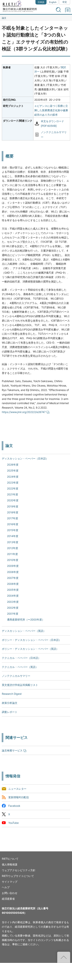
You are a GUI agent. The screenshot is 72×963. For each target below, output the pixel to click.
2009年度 (13, 565)
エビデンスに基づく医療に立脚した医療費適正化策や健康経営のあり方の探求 (51, 110)
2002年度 (12, 607)
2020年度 (12, 500)
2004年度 (13, 595)
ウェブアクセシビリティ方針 (18, 870)
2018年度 (12, 512)
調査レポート (9, 711)
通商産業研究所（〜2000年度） (25, 619)
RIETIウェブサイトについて (18, 875)
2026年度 (12, 464)
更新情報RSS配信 (18, 797)
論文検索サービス (12, 750)
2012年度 (12, 548)
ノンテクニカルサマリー (16, 675)
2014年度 (12, 536)
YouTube (13, 823)
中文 (64, 2)
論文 (4, 17)
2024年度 (12, 476)
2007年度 (12, 577)
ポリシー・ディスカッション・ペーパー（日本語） (31, 639)
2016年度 (12, 524)
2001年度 (12, 613)
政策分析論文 (9, 702)
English (52, 2)
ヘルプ (6, 887)
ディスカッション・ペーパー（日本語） (25, 458)
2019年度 (12, 506)
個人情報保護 (9, 864)
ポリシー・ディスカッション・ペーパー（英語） (30, 648)
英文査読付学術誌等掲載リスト (20, 684)
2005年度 (13, 589)
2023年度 (12, 482)
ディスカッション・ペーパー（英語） (24, 630)
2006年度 (13, 583)
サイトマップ (9, 881)
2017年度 (12, 518)
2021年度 (12, 494)
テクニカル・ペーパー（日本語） (21, 657)
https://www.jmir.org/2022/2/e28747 (24, 412)
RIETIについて (10, 858)
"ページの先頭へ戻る (63, 957)
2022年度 (12, 488)
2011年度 (12, 554)
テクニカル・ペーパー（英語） (20, 666)
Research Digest (12, 693)
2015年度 (12, 530)
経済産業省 (8, 898)
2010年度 (12, 559)
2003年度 (13, 601)
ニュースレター (17, 788)
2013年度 (12, 542)
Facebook (14, 805)
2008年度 (13, 572)
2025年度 (12, 470)
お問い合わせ (9, 893)
